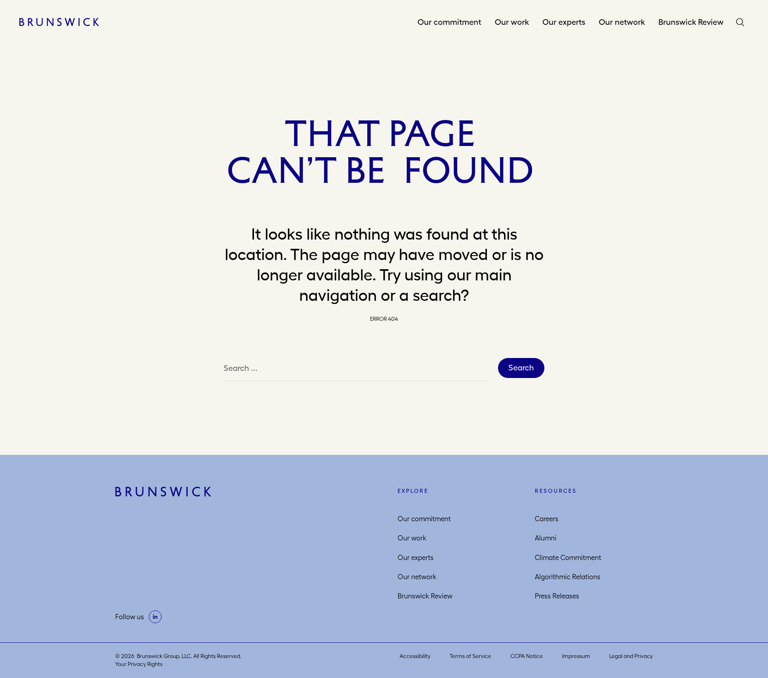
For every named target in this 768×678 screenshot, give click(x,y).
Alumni (545, 538)
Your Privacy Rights (138, 664)
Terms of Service (470, 656)
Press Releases (557, 596)
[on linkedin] (155, 616)
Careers (546, 519)
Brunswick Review (691, 21)
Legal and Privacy (631, 656)
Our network (622, 21)
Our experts (563, 21)
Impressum (576, 656)
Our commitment (449, 21)
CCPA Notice (526, 656)
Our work (512, 21)
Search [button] (742, 22)
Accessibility (415, 656)
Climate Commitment (568, 558)
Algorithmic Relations (567, 577)
